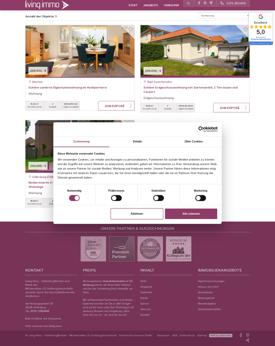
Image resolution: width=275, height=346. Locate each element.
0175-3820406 (236, 3)
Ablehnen (137, 213)
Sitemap (202, 335)
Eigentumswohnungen (211, 281)
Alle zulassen (191, 213)
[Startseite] (51, 5)
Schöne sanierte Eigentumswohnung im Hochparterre (67, 87)
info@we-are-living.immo (46, 318)
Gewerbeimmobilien (209, 309)
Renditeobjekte (207, 303)
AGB (174, 335)
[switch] (116, 198)
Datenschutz (187, 335)
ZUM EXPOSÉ (115, 106)
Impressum (163, 335)
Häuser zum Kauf (208, 286)
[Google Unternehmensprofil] (205, 3)
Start (143, 281)
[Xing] (211, 3)
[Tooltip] (271, 43)
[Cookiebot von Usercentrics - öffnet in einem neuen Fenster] (201, 129)
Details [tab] (137, 141)
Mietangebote (206, 298)
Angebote (146, 286)
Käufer (144, 298)
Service (144, 303)
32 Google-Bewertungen (261, 39)
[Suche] (188, 3)
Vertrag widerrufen (220, 335)
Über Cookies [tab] (194, 141)
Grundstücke (205, 292)
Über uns (145, 309)
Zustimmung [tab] (81, 141)
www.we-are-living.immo (47, 326)
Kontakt (145, 314)
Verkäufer (146, 292)
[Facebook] (199, 3)
